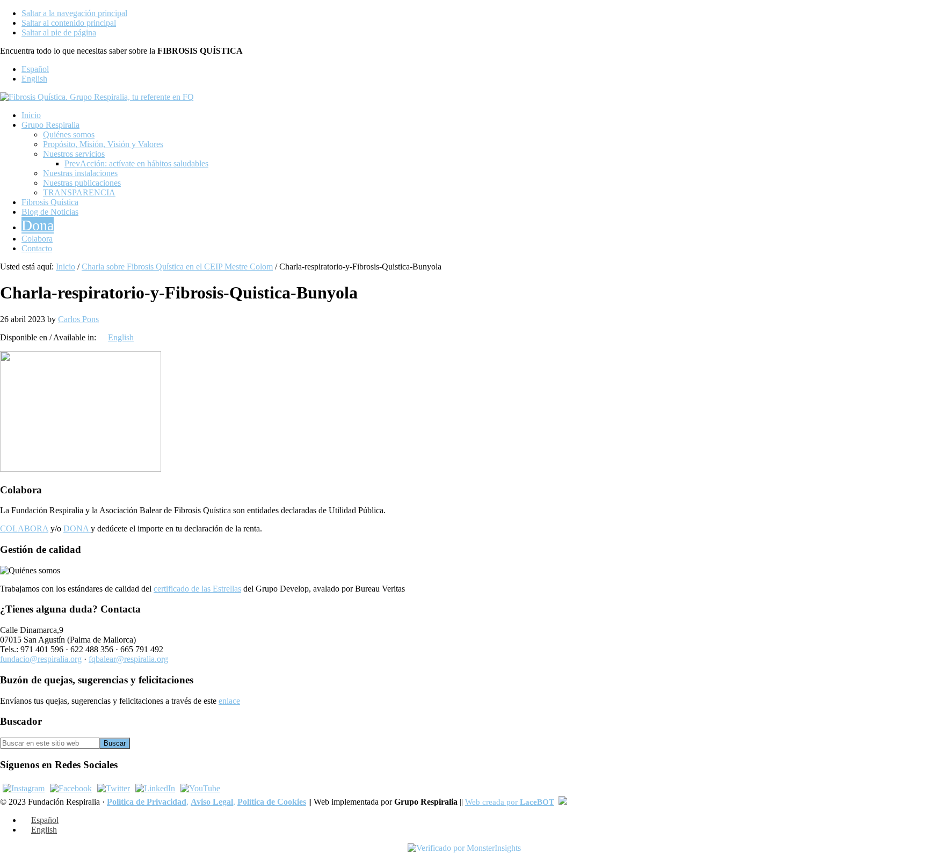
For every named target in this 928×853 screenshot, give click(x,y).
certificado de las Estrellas (197, 588)
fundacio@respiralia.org (41, 659)
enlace (229, 700)
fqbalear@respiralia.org (128, 659)
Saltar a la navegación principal (74, 13)
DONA (77, 528)
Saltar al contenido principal (68, 22)
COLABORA (24, 528)
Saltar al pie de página (58, 32)
